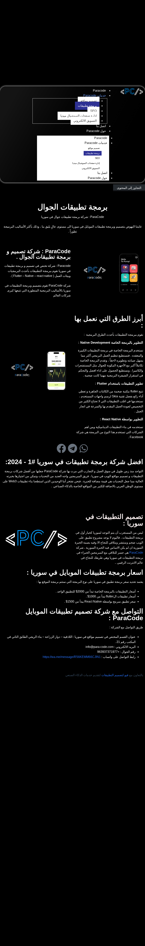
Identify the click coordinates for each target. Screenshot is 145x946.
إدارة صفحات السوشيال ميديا (78, 115)
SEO (93, 110)
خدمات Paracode (94, 95)
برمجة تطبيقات (87, 105)
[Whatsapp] (83, 448)
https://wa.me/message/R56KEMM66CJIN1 (72, 656)
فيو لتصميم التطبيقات (114, 675)
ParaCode (136, 552)
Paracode (99, 90)
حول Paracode (96, 131)
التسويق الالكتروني (85, 120)
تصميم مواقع (89, 100)
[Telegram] (72, 448)
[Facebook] (61, 448)
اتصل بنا (101, 126)
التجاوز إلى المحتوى (129, 187)
